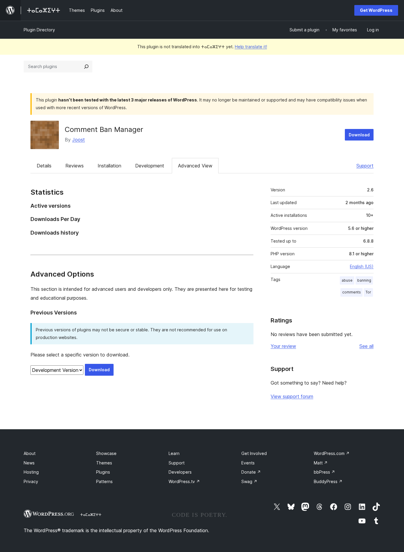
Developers (180, 471)
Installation (109, 166)
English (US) (362, 266)
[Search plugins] (86, 66)
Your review (283, 346)
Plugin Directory (39, 29)
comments (351, 292)
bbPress (324, 471)
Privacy (31, 481)
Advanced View (195, 166)
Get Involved (254, 453)
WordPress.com (332, 453)
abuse (347, 280)
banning (364, 280)
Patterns (104, 481)
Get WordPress (376, 10)
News (29, 462)
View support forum (292, 396)
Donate (251, 471)
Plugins (103, 471)
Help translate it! (251, 46)
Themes (104, 462)
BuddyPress (328, 481)
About (29, 453)
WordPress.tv (184, 481)
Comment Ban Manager (104, 129)
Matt (321, 462)
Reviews (74, 166)
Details (44, 166)
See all (366, 346)
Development (149, 166)
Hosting (31, 471)
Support (365, 166)
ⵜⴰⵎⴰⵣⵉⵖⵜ (90, 514)
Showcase (106, 453)
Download (359, 134)
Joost (78, 140)
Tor (368, 292)
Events (248, 462)
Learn (174, 453)
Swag (249, 481)
